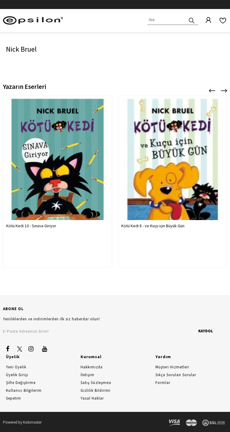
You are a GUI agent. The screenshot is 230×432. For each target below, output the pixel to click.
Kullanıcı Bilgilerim (24, 390)
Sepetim (13, 398)
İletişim (87, 374)
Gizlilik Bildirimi (96, 390)
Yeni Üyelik (16, 367)
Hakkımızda (92, 367)
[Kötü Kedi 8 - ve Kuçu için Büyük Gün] (172, 171)
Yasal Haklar (92, 398)
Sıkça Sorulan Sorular (175, 374)
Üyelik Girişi (17, 374)
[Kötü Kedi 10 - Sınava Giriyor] (57, 171)
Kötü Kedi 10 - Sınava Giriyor (31, 225)
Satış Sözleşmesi (96, 382)
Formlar (162, 382)
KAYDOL (205, 331)
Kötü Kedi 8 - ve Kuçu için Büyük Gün (152, 225)
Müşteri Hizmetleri (172, 367)
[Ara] (191, 20)
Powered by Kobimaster (22, 422)
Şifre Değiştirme (21, 382)
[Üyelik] (205, 20)
